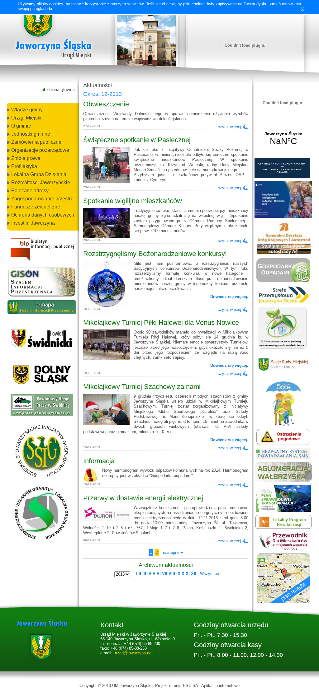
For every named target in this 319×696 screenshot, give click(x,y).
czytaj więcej (229, 126)
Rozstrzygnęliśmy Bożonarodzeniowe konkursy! (155, 254)
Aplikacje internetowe (220, 685)
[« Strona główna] (53, 34)
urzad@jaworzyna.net (133, 653)
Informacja (99, 461)
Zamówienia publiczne (36, 142)
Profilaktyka (24, 166)
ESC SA (190, 685)
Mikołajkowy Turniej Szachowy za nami (142, 386)
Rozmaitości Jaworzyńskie (40, 182)
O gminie (21, 125)
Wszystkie (209, 573)
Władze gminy (27, 109)
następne (173, 552)
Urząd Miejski (26, 117)
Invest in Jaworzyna (33, 223)
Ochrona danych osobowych (42, 214)
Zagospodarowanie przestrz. (42, 198)
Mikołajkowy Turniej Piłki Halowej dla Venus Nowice (161, 322)
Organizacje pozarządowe (40, 150)
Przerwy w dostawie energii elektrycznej (143, 498)
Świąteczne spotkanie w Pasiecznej (137, 140)
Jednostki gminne (30, 134)
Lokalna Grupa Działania (38, 174)
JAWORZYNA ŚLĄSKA (283, 138)
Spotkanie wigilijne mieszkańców (132, 201)
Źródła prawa (25, 158)
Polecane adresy (30, 190)
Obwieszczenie (106, 104)
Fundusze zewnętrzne (35, 206)
